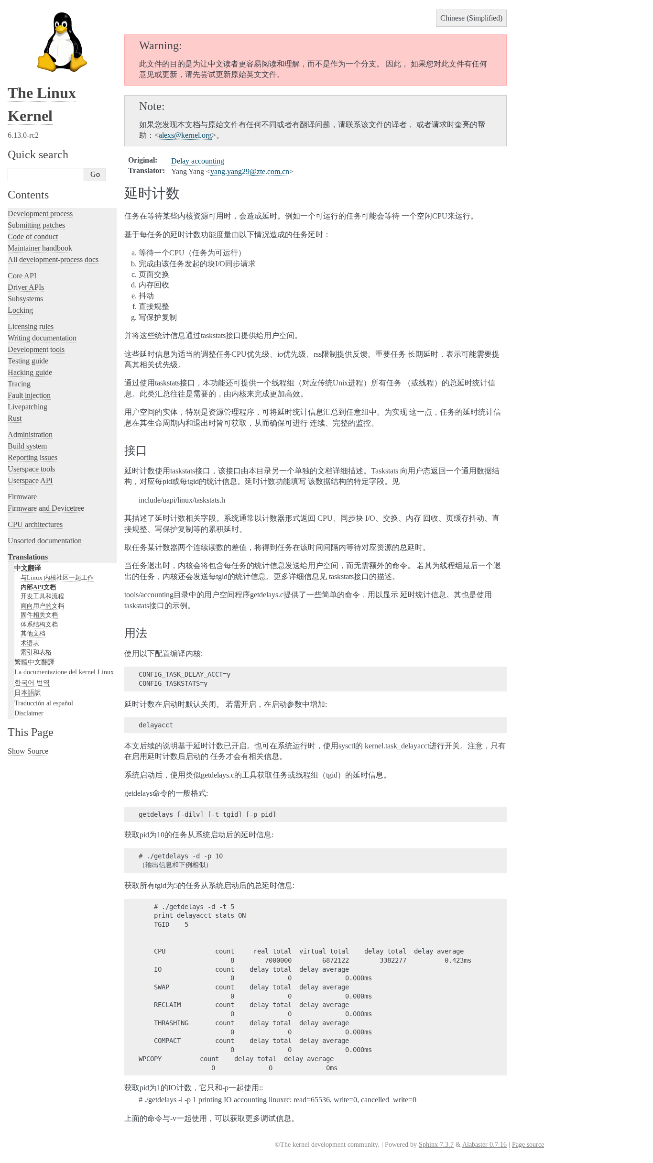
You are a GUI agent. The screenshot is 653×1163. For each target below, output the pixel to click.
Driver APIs (26, 287)
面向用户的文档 (42, 605)
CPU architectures (35, 524)
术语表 (30, 643)
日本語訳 (27, 692)
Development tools (36, 349)
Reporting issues (32, 457)
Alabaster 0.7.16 (484, 1144)
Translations (28, 557)
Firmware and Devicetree (46, 508)
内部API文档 (38, 587)
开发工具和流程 (42, 596)
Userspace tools (31, 469)
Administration (30, 434)
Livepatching (27, 407)
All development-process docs (53, 259)
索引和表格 (36, 652)
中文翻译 (27, 567)
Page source (528, 1144)
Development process (40, 213)
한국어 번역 (32, 682)
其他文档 (33, 633)
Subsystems (25, 299)
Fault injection (29, 395)
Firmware (22, 497)
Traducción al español (43, 703)
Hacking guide (30, 372)
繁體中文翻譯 (34, 662)
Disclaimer (29, 713)
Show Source (28, 751)
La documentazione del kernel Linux (64, 672)
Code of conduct (33, 236)
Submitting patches (36, 225)
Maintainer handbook (40, 248)
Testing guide (28, 361)
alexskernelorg (185, 135)
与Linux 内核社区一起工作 (57, 577)
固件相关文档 (39, 614)
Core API (22, 276)
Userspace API (30, 480)
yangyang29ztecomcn (249, 171)
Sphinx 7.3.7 (436, 1144)
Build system (27, 446)
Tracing (19, 384)
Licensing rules (31, 326)
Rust (15, 418)
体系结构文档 (39, 624)
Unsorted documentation (45, 541)
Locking (20, 310)
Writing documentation (42, 338)
